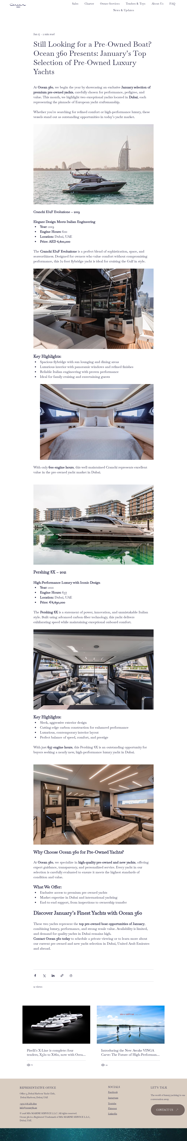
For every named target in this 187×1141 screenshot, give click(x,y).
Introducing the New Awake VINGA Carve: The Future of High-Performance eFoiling (130, 1052)
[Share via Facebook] (35, 975)
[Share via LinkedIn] (53, 975)
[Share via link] (62, 975)
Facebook (113, 1092)
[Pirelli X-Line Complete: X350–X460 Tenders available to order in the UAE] (56, 1025)
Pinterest (112, 1108)
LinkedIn (112, 1113)
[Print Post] (71, 975)
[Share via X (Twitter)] (44, 975)
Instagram (113, 1097)
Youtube (112, 1103)
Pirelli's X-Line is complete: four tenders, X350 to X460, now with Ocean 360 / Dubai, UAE (56, 1052)
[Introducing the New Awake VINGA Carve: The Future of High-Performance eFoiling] (131, 1025)
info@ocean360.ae (28, 1107)
